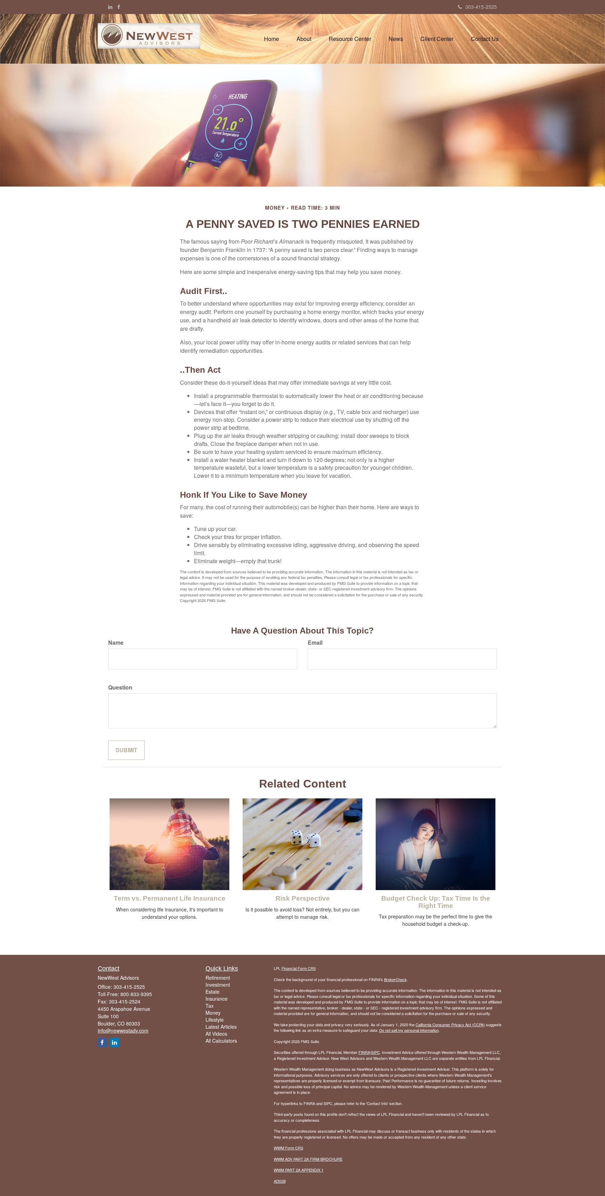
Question (120, 687)
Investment (218, 984)
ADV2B (280, 1181)
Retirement (218, 977)
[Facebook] (118, 6)
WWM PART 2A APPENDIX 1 (299, 1170)
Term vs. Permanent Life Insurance (169, 898)
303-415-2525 (481, 6)
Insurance (217, 998)
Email (315, 642)
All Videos (216, 1033)
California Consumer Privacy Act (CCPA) (450, 1024)
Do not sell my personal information (409, 1030)
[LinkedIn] (110, 6)
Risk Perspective (303, 898)
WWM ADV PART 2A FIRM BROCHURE (308, 1159)
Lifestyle (215, 1019)
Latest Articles (221, 1026)
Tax (210, 1005)
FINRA (364, 1052)
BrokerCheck (395, 979)
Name (116, 642)
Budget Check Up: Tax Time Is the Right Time (435, 902)
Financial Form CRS (298, 968)
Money (213, 1012)
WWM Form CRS (288, 1147)
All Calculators (221, 1040)
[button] (304, 39)
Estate (213, 991)
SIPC (375, 1052)
